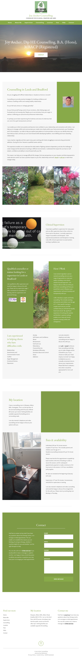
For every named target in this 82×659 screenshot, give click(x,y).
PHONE (46, 550)
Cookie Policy (40, 655)
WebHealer (44, 653)
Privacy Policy (32, 655)
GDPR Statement (49, 655)
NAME (46, 533)
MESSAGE (47, 559)
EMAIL (46, 542)
